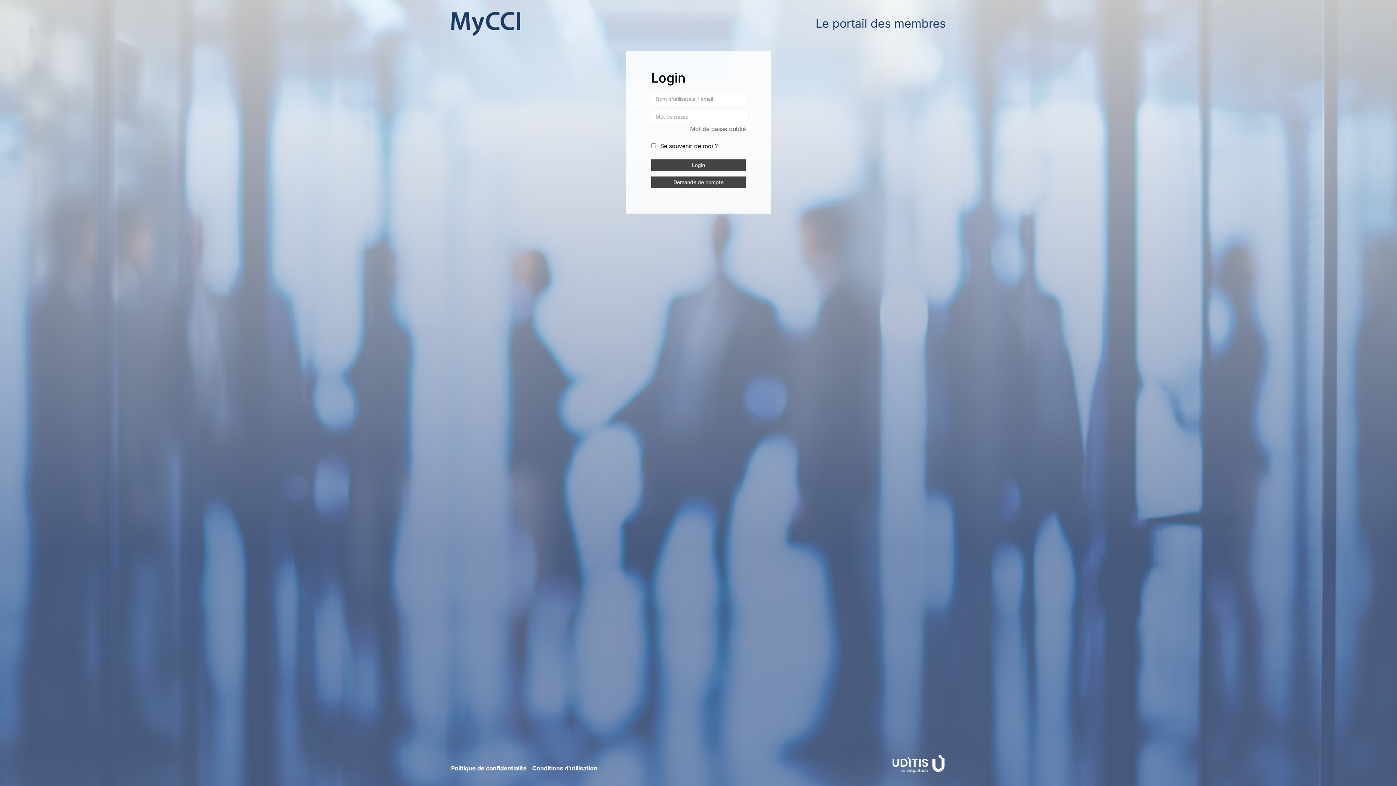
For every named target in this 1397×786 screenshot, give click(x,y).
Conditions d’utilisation (564, 768)
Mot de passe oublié (718, 128)
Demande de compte (698, 182)
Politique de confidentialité (489, 768)
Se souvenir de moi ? (689, 146)
